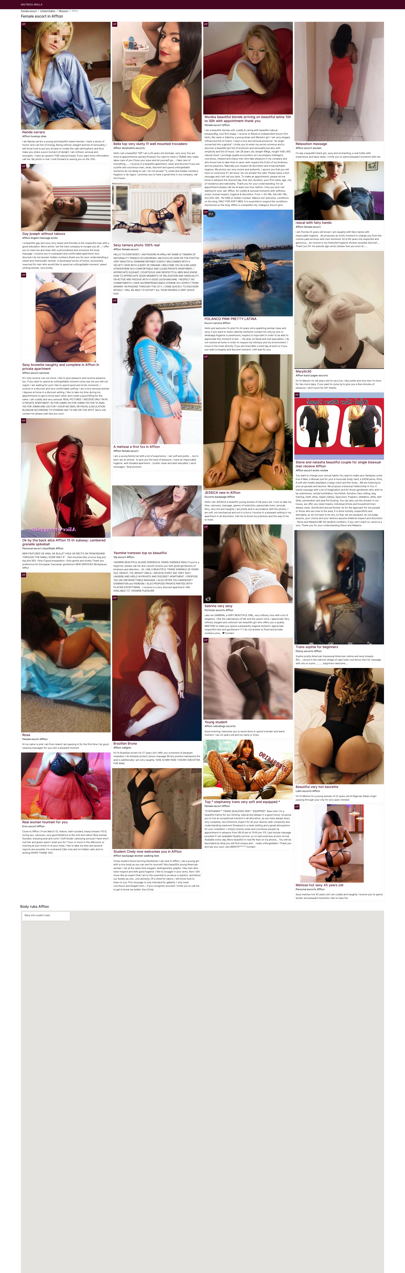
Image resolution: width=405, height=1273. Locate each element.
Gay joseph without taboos (43, 234)
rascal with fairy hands (314, 223)
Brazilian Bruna (125, 743)
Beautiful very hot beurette (317, 787)
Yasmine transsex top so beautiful (140, 553)
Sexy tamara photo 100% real (136, 245)
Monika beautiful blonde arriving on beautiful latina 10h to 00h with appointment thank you (248, 119)
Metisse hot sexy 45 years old (319, 885)
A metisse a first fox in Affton (136, 447)
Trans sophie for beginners (317, 647)
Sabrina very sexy (219, 606)
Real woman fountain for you (45, 822)
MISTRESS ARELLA (31, 4)
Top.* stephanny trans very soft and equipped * (242, 802)
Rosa (26, 735)
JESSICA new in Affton (222, 493)
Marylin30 (303, 371)
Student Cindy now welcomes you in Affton (147, 851)
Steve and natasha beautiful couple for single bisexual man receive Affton (338, 464)
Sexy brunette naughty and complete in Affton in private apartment (60, 367)
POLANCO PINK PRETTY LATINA (231, 319)
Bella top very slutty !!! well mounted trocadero (150, 144)
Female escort (29, 10)
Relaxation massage (311, 144)
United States (47, 10)
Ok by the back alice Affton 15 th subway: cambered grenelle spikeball (64, 542)
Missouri (63, 10)
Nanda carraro (33, 132)
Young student (216, 722)
